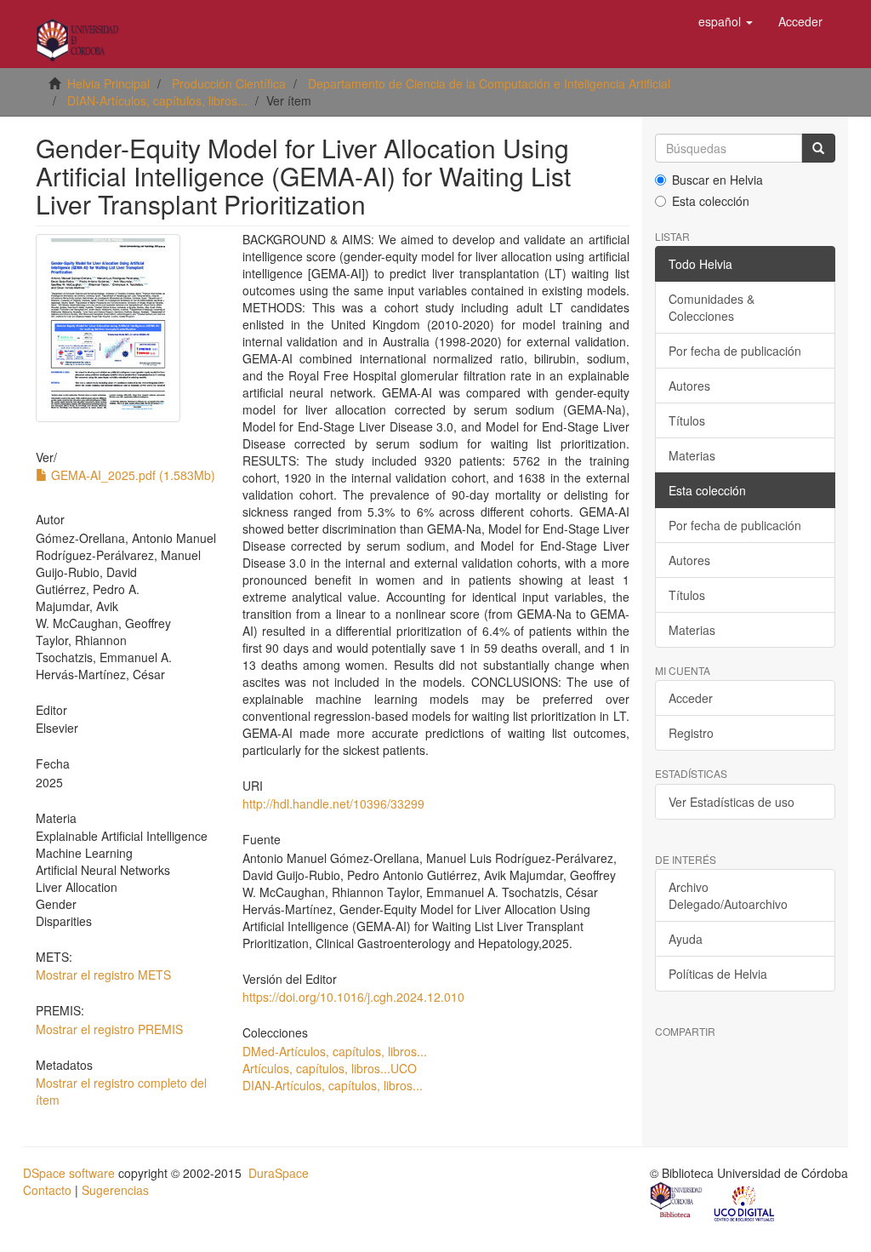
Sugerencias (115, 1189)
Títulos (687, 420)
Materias (692, 455)
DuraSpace (278, 1172)
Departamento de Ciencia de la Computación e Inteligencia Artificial (489, 83)
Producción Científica (229, 83)
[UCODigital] (745, 1201)
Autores (689, 385)
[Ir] (818, 148)
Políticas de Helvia (718, 973)
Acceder (691, 697)
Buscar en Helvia (717, 179)
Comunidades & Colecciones (711, 307)
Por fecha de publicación (735, 350)
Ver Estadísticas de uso (731, 801)
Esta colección (710, 200)
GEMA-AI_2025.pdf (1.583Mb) (131, 474)
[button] (726, 21)
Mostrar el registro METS (103, 974)
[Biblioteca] (677, 1201)
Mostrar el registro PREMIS (109, 1029)
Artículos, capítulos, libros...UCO (329, 1068)
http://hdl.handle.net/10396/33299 (333, 803)
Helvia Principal (108, 83)
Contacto (47, 1189)
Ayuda (686, 938)
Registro (691, 732)
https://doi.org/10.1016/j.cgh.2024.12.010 (353, 996)
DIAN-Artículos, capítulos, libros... (157, 100)
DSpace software (69, 1172)
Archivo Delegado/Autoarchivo (728, 895)
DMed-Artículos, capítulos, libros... (334, 1051)
